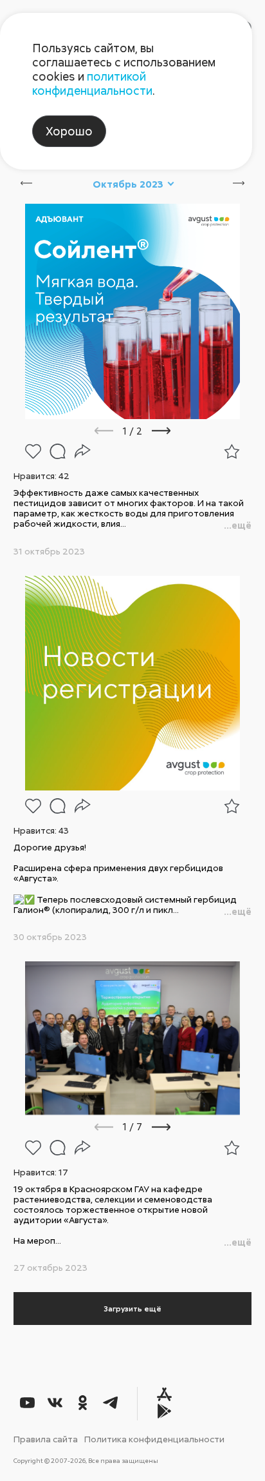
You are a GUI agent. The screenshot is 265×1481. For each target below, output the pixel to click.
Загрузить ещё (132, 1308)
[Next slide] (178, 431)
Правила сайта (46, 1438)
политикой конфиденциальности (92, 83)
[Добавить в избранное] (232, 451)
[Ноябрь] (247, 184)
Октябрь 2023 (128, 184)
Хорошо (69, 131)
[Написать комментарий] (58, 451)
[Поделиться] (83, 451)
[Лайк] (33, 451)
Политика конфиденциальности (154, 1438)
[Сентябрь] (17, 184)
